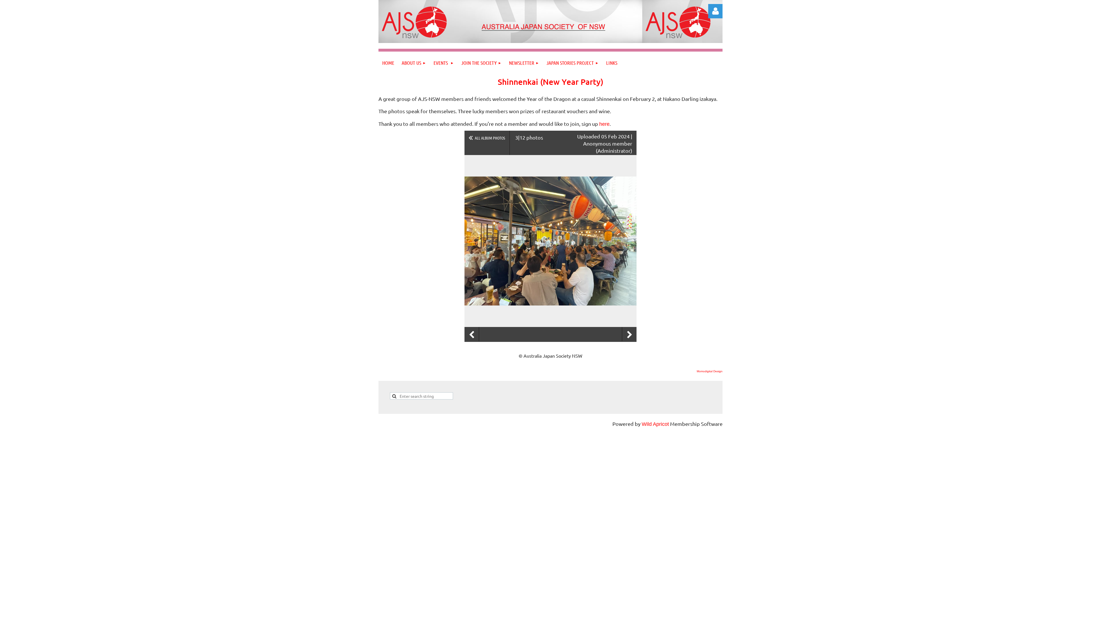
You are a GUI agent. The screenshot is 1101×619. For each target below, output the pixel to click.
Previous (471, 335)
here (604, 124)
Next (629, 335)
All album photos (490, 137)
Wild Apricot (655, 424)
